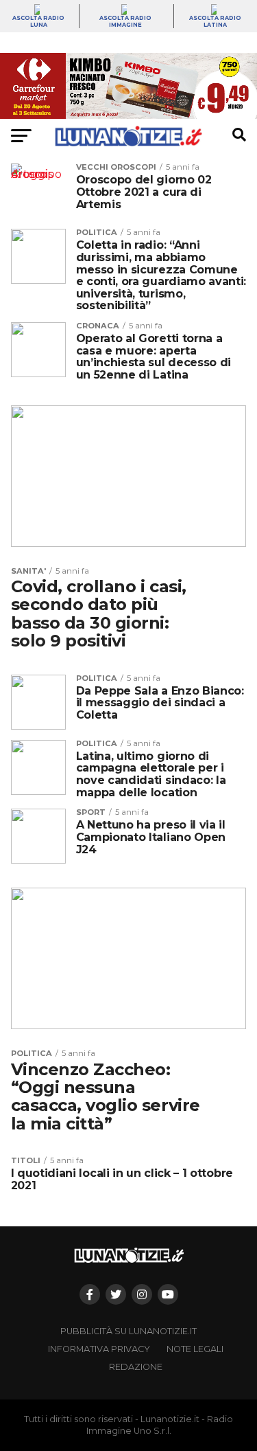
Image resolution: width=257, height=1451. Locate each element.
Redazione (135, 1367)
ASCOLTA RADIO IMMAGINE (125, 21)
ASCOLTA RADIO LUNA (38, 21)
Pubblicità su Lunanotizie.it (128, 1331)
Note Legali (195, 1349)
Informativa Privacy (99, 1349)
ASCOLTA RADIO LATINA (215, 21)
